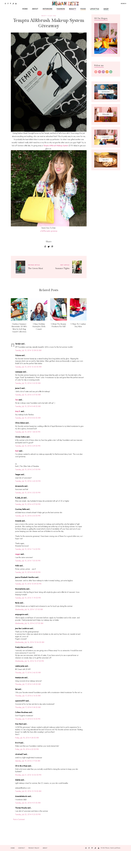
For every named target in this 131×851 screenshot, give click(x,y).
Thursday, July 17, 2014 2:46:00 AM (28, 672)
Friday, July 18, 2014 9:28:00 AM (27, 738)
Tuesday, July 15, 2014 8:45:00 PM (27, 572)
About (35, 9)
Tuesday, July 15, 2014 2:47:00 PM (27, 469)
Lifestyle (94, 9)
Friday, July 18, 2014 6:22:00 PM (27, 749)
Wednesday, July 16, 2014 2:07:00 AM (29, 623)
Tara (16, 399)
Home (25, 9)
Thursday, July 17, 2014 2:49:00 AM (28, 684)
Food (83, 9)
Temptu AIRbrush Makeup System (55, 145)
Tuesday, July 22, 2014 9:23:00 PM (28, 814)
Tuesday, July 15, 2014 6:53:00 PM (27, 516)
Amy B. (17, 411)
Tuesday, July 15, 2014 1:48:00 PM (27, 432)
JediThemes (117, 848)
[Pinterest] (103, 71)
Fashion (61, 9)
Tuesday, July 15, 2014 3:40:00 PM (28, 481)
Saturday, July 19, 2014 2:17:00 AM (27, 761)
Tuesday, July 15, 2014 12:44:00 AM (28, 367)
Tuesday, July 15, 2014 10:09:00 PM (28, 584)
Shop (106, 9)
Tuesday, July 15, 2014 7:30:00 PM (27, 560)
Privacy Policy (33, 848)
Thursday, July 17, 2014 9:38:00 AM (28, 707)
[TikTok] (107, 71)
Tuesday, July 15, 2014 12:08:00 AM (28, 350)
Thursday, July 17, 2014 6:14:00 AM (28, 695)
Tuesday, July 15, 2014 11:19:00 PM (28, 598)
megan (17, 554)
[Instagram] (99, 71)
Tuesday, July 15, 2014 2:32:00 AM (28, 383)
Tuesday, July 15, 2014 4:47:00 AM (28, 394)
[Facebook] (95, 71)
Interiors (47, 9)
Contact (21, 848)
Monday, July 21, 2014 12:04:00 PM (28, 775)
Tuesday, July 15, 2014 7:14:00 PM (27, 549)
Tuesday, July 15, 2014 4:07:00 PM (27, 504)
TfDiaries (107, 848)
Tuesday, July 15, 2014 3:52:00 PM (27, 492)
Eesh (17, 451)
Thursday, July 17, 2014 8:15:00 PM (27, 719)
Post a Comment (19, 819)
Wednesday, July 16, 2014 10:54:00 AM (29, 642)
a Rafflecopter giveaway (48, 231)
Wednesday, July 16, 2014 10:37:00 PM (29, 661)
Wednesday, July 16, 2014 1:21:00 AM (29, 609)
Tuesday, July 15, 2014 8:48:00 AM (28, 406)
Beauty (72, 9)
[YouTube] (110, 71)
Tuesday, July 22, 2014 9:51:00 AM (28, 803)
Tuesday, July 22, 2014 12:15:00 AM (28, 791)
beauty (44, 16)
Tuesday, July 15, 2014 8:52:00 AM (28, 418)
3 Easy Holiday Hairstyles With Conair (38, 326)
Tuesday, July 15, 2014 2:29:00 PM (27, 446)
